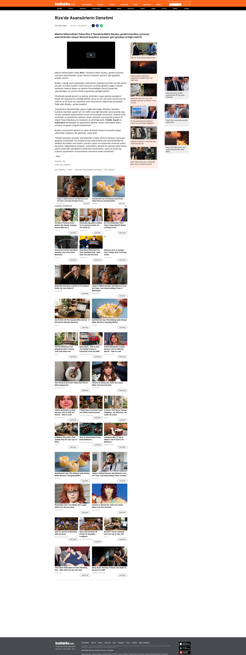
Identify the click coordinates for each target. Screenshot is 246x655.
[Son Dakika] (65, 4)
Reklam (65, 649)
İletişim (69, 649)
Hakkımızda (58, 649)
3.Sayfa (186, 8)
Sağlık (153, 8)
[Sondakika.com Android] (185, 648)
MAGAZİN (147, 5)
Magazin (121, 642)
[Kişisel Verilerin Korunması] (136, 654)
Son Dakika (85, 642)
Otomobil (131, 8)
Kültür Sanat (96, 8)
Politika (59, 8)
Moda (119, 8)
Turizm (164, 8)
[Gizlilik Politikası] (97, 654)
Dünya (100, 642)
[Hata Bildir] (165, 654)
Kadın (109, 8)
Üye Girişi (186, 4)
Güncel (93, 642)
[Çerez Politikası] (123, 654)
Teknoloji (83, 8)
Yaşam (142, 8)
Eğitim (175, 8)
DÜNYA (112, 5)
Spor (114, 642)
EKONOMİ (124, 5)
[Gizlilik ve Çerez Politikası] (110, 654)
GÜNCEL (100, 5)
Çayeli (116, 120)
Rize (82, 73)
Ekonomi (108, 642)
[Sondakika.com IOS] (185, 644)
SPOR (136, 5)
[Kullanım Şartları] (86, 654)
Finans (71, 8)
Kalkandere (60, 122)
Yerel (128, 642)
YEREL (158, 5)
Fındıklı (108, 120)
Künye (73, 649)
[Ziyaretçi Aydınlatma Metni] (152, 654)
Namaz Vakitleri (144, 642)
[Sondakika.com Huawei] (185, 652)
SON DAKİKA (87, 5)
